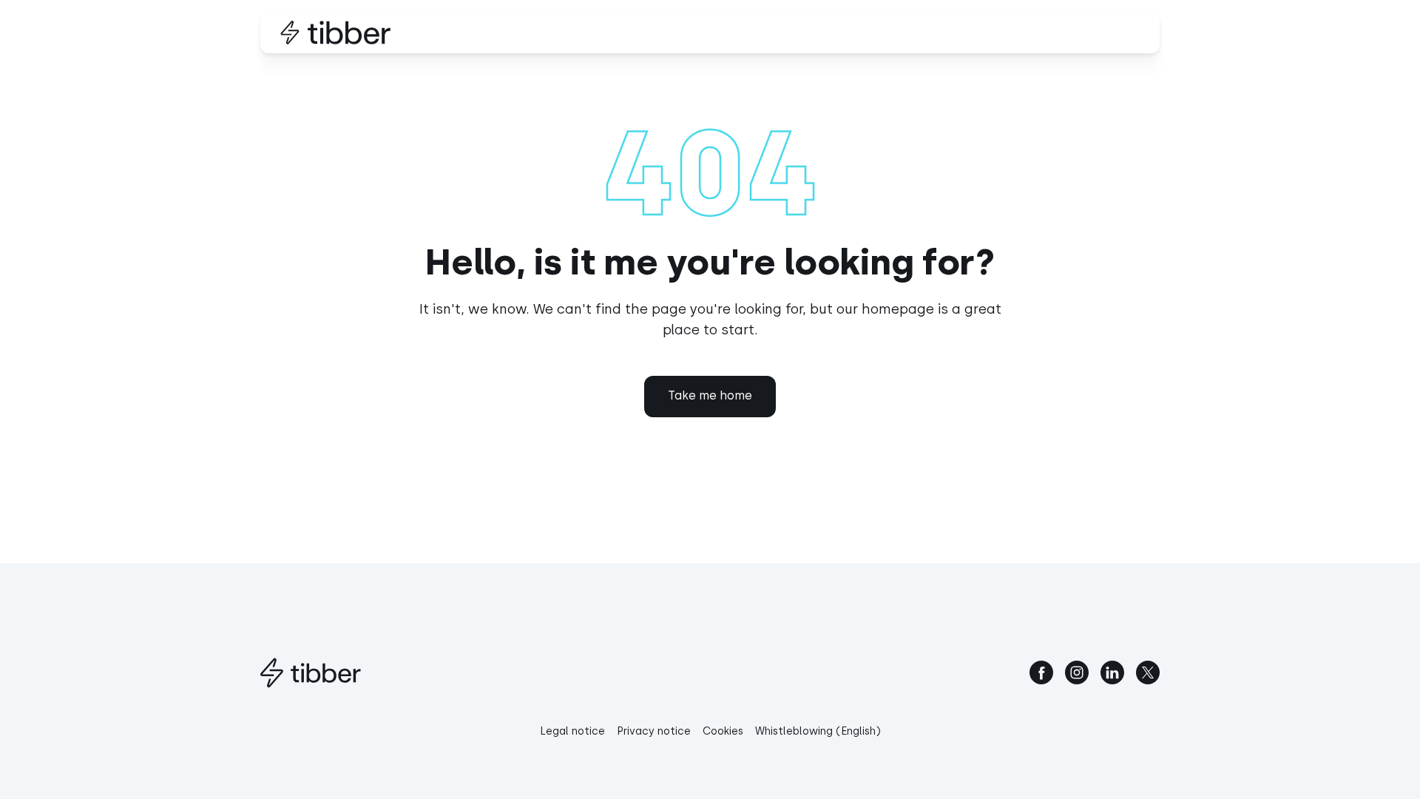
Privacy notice (654, 731)
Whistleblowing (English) (818, 731)
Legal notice (572, 731)
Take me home (710, 395)
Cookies (723, 731)
